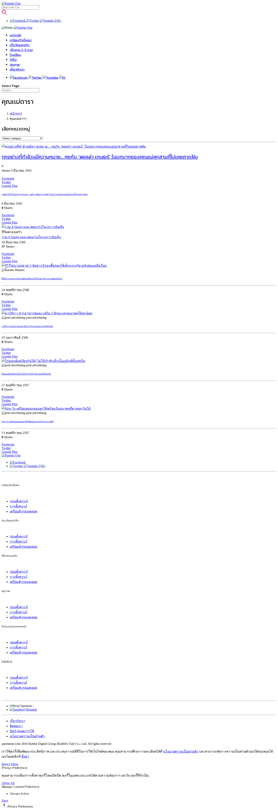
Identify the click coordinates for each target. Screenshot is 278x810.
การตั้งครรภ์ (18, 506)
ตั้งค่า (25, 756)
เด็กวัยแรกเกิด (20, 45)
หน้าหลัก (15, 35)
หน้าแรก (16, 113)
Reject (6, 764)
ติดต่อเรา (16, 726)
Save (5, 800)
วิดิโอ (13, 59)
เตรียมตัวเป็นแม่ (21, 40)
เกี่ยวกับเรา (17, 69)
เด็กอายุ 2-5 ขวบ (21, 49)
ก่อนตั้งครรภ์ (19, 501)
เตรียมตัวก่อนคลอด (23, 511)
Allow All (8, 783)
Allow (14, 764)
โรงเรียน (15, 54)
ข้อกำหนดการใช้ (22, 731)
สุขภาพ (15, 64)
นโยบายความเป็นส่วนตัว (27, 736)
